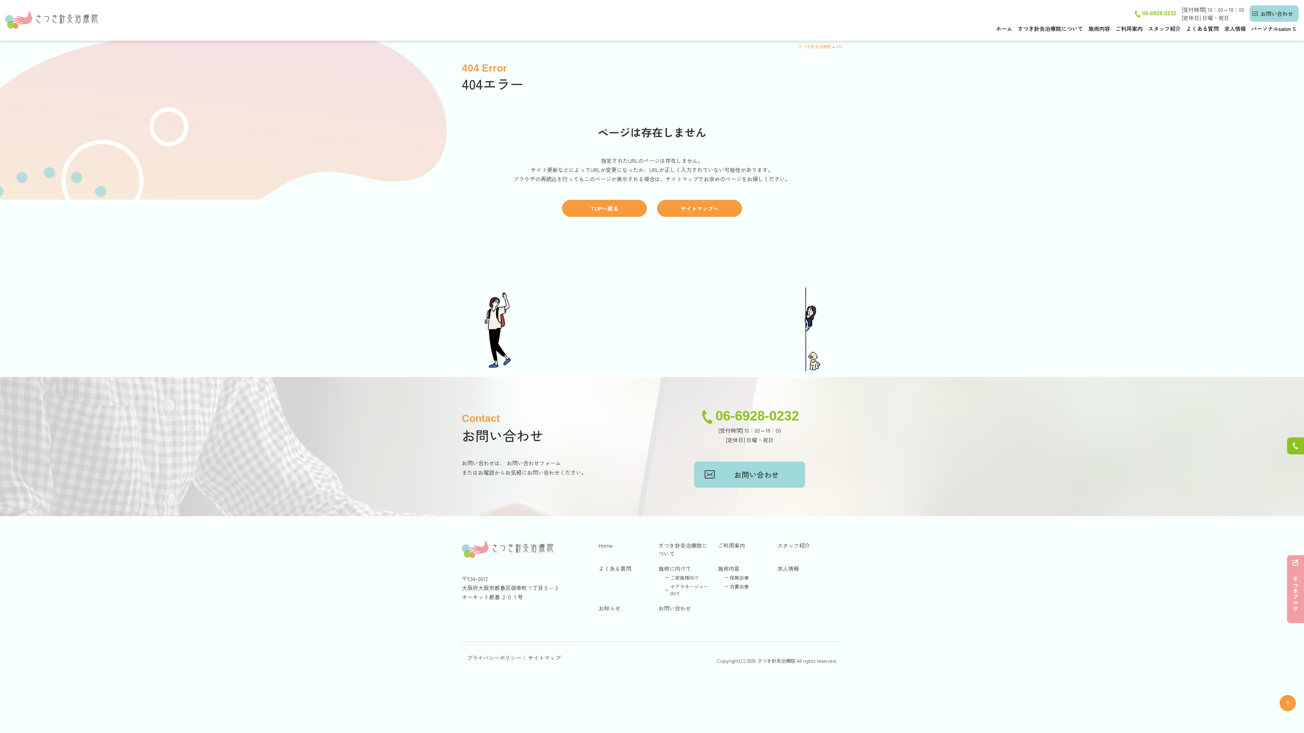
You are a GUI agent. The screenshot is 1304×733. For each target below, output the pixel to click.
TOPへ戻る (604, 208)
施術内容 (1099, 28)
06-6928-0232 (1159, 13)
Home (606, 545)
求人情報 (1235, 28)
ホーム (1004, 28)
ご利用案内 (1129, 28)
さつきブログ (1295, 594)
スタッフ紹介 (1164, 28)
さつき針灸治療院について (1050, 28)
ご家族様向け (684, 577)
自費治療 (739, 586)
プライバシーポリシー (494, 658)
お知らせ (609, 608)
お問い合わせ (1277, 14)
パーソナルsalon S (1273, 28)
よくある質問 (1202, 28)
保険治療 (739, 577)
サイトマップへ (700, 208)
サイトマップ (544, 658)
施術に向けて (674, 568)
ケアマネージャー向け (689, 590)
